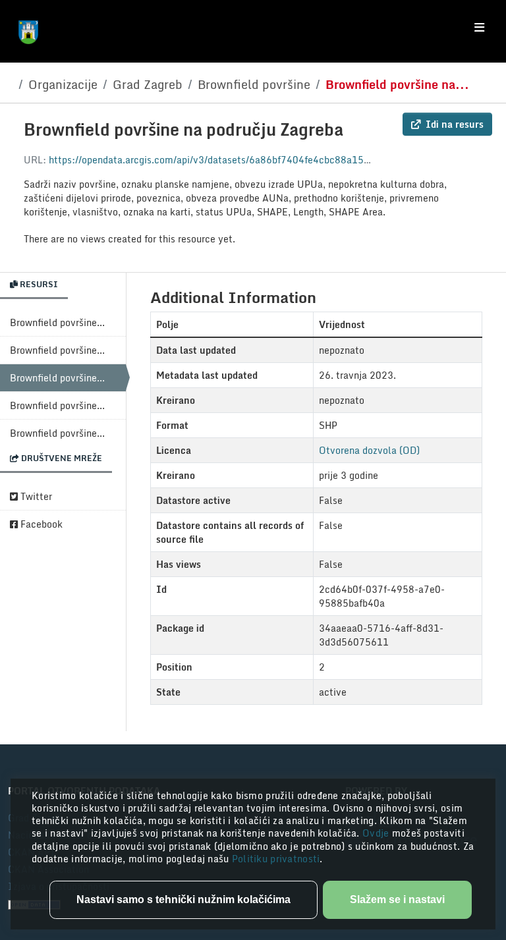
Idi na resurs (455, 124)
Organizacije (63, 84)
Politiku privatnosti (276, 858)
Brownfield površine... (57, 322)
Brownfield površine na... (397, 84)
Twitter (35, 496)
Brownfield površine (254, 84)
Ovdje (377, 833)
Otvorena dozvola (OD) (369, 450)
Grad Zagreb (148, 84)
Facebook (40, 524)
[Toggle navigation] (479, 28)
